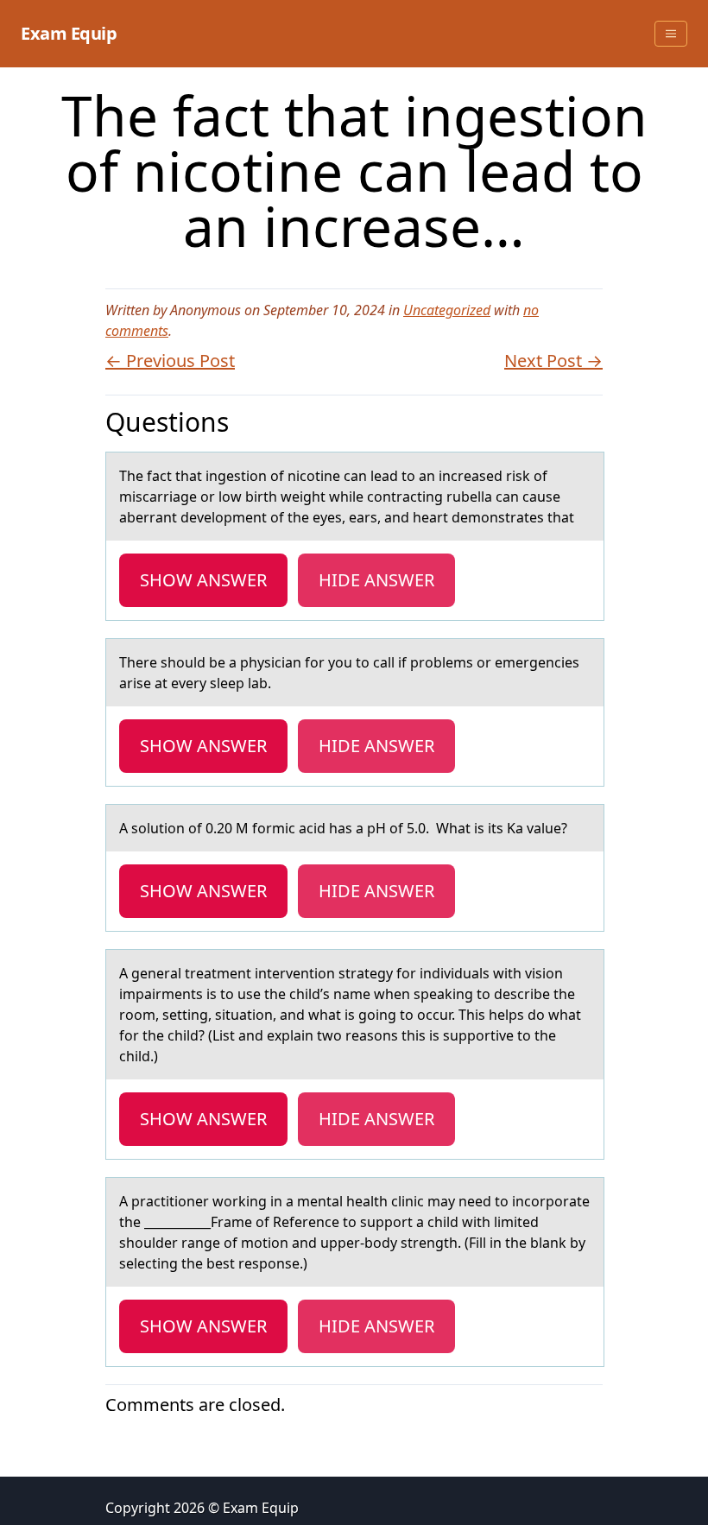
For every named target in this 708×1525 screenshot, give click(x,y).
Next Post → (553, 360)
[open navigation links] (670, 34)
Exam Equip (69, 33)
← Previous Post (170, 360)
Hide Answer (376, 580)
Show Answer (203, 580)
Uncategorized (446, 310)
